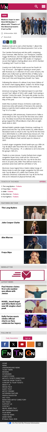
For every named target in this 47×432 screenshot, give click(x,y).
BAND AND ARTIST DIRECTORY (14, 400)
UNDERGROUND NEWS (11, 367)
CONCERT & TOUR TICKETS (12, 382)
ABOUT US (6, 385)
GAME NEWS (7, 417)
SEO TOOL (6, 397)
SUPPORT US (7, 404)
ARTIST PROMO (8, 391)
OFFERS (42, 182)
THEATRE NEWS (8, 415)
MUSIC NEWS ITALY (9, 408)
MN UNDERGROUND (10, 410)
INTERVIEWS (7, 374)
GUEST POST (7, 389)
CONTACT (6, 406)
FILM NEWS (6, 412)
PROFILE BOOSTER (9, 395)
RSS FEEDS (6, 402)
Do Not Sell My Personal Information (25, 423)
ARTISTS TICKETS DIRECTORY (13, 378)
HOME (4, 363)
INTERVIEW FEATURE (10, 393)
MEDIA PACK (7, 387)
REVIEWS (5, 372)
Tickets (19, 186)
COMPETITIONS (8, 376)
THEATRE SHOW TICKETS (11, 380)
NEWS (4, 365)
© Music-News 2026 (9, 419)
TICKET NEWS (7, 370)
